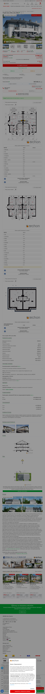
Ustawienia (32, 688)
